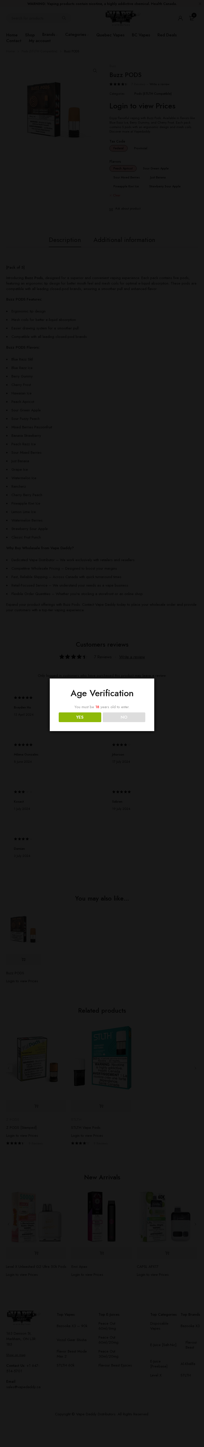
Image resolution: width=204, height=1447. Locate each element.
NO (124, 717)
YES (80, 717)
